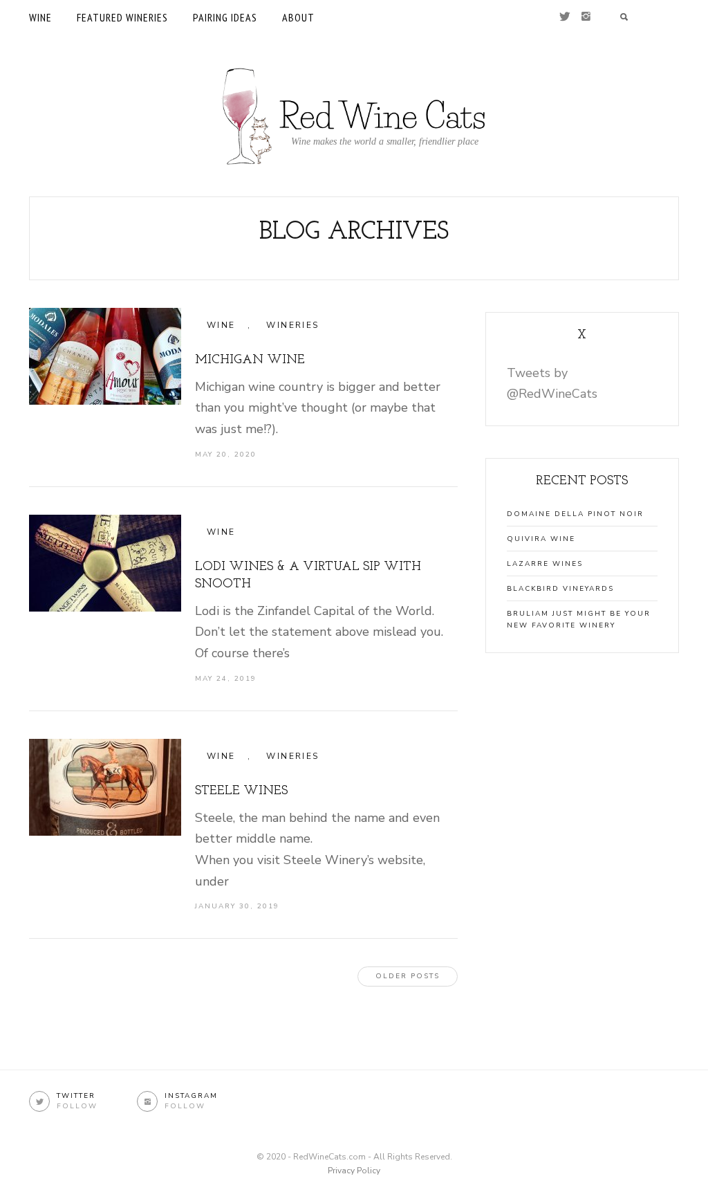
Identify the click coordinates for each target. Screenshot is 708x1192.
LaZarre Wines (545, 564)
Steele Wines (241, 791)
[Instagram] (586, 16)
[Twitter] (565, 16)
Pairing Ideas (225, 17)
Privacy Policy (354, 1170)
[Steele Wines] (105, 787)
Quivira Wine (541, 539)
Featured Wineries (122, 17)
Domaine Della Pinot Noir (575, 514)
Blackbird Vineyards (560, 589)
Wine (40, 17)
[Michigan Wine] (105, 356)
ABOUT (298, 17)
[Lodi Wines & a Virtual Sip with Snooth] (105, 563)
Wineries (292, 325)
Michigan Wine (250, 360)
